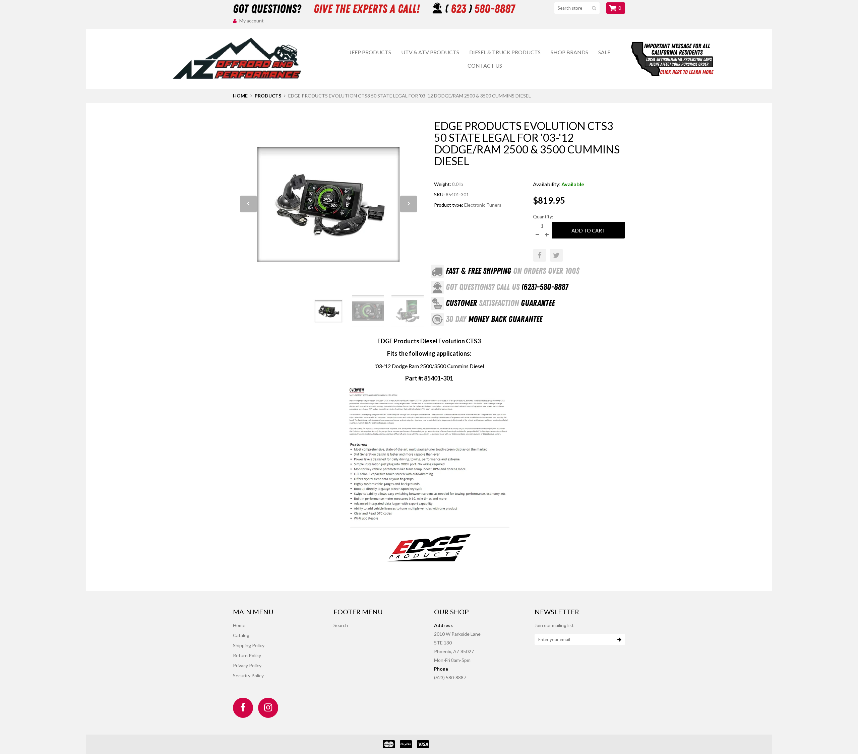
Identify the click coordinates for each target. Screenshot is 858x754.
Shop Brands (569, 52)
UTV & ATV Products (430, 52)
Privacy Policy (247, 665)
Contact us (485, 65)
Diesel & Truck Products (505, 52)
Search (340, 625)
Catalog (241, 635)
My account (251, 20)
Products (268, 95)
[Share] (539, 255)
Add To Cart (588, 230)
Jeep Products (370, 52)
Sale (604, 52)
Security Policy (248, 675)
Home (240, 95)
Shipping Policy (248, 645)
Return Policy (247, 655)
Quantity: (543, 216)
